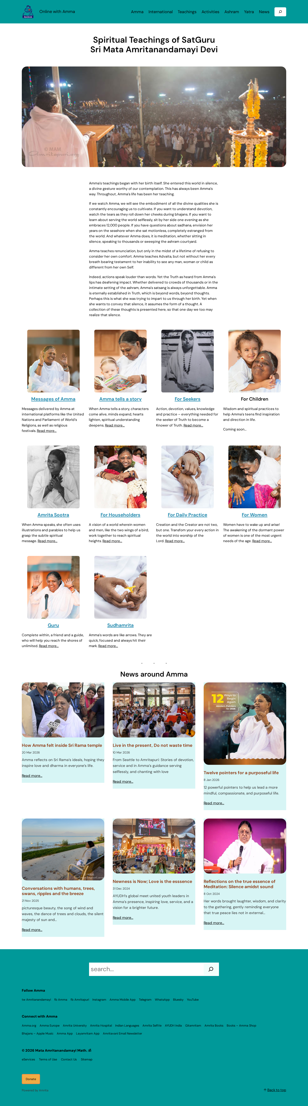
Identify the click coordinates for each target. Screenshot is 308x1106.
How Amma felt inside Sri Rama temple (62, 745)
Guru (53, 625)
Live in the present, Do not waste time (152, 745)
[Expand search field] (280, 11)
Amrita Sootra (53, 515)
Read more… (47, 430)
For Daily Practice (187, 515)
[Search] (211, 969)
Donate (31, 1079)
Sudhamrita (120, 625)
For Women (254, 515)
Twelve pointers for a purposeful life (241, 772)
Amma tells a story (120, 399)
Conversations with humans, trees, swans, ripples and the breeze (58, 891)
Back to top (276, 1090)
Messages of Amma (53, 399)
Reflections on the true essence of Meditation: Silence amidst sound (240, 884)
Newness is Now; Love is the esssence (152, 881)
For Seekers (188, 399)
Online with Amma (57, 11)
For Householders (120, 515)
